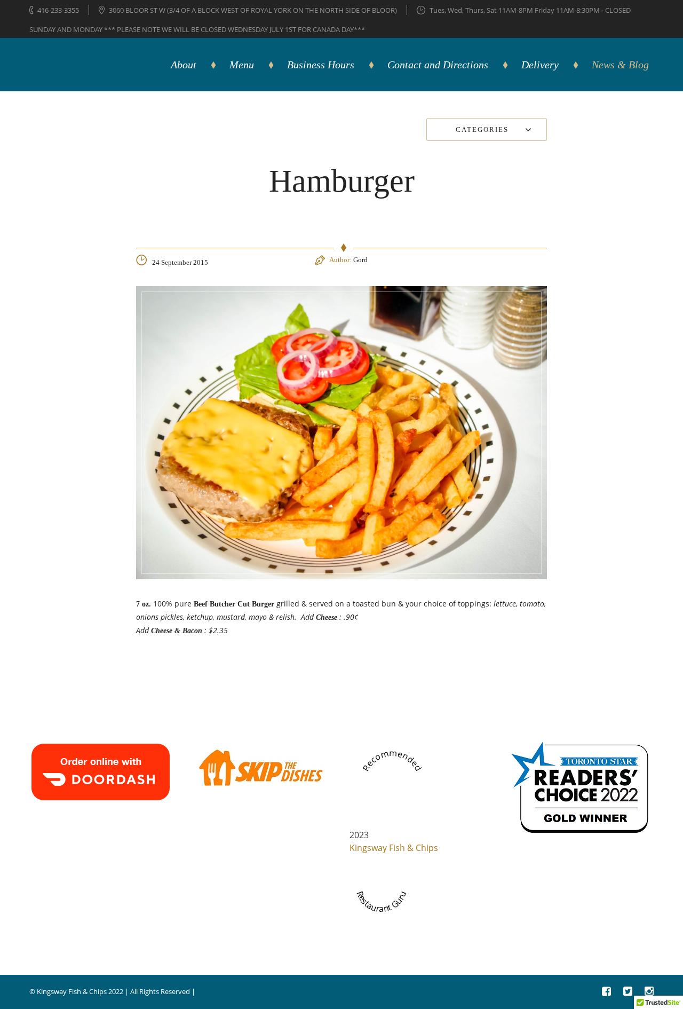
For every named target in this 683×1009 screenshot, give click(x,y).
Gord (360, 260)
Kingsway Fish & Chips (394, 848)
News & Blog (620, 64)
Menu (241, 64)
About (183, 64)
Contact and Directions (437, 64)
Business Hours (320, 64)
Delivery (540, 64)
